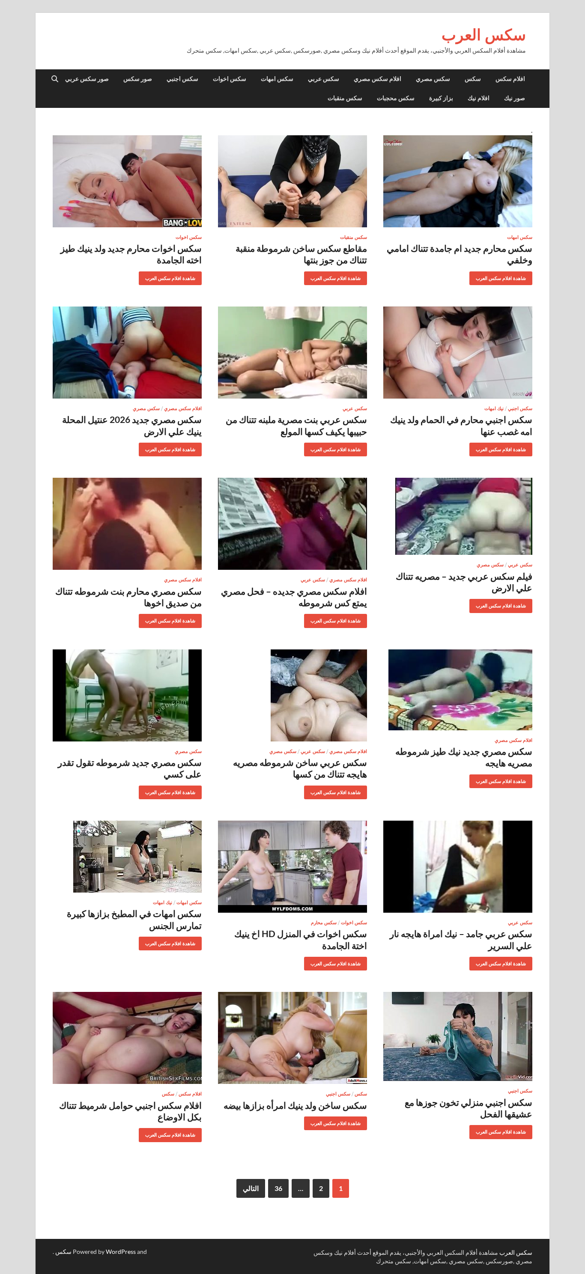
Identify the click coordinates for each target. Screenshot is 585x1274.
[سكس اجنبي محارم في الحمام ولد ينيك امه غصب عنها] (457, 353)
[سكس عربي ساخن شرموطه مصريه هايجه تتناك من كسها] (292, 695)
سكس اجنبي (182, 78)
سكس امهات (277, 78)
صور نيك (514, 98)
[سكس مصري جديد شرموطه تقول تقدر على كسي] (127, 695)
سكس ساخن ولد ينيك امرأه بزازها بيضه (295, 1105)
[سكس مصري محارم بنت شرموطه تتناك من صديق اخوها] (127, 524)
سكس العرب (484, 34)
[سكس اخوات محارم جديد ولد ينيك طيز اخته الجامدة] (127, 181)
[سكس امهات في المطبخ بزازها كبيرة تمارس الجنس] (127, 857)
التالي (251, 1188)
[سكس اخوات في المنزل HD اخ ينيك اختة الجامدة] (292, 867)
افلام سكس (510, 78)
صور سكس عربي (87, 78)
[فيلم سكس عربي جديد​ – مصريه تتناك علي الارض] (457, 516)
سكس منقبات (345, 98)
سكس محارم (324, 923)
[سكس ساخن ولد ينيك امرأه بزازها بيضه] (292, 1038)
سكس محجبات (396, 98)
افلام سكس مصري (377, 78)
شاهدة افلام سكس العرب (504, 276)
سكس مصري (433, 78)
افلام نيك (478, 98)
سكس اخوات (229, 78)
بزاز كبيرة (441, 98)
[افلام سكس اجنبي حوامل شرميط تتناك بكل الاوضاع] (127, 1038)
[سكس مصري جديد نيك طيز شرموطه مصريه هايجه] (457, 689)
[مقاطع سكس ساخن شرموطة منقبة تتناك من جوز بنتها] (292, 181)
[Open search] (54, 79)
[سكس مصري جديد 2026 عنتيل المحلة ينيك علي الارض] (127, 353)
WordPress (121, 1251)
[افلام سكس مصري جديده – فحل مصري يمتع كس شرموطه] (292, 524)
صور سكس (137, 78)
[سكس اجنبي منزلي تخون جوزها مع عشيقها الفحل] (457, 1036)
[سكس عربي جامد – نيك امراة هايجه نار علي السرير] (457, 867)
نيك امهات (494, 408)
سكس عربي (323, 78)
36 (278, 1188)
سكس (473, 78)
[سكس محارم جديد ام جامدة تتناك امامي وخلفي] (457, 181)
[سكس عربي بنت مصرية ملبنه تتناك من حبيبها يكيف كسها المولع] (292, 353)
